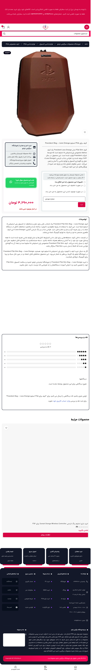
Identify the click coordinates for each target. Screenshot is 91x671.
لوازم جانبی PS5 (29, 44)
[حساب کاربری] (8, 27)
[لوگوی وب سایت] (45, 27)
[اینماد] (14, 639)
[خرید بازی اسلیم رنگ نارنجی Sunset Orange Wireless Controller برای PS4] (45, 473)
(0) (77, 527)
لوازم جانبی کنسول (46, 44)
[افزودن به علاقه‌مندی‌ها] (6, 428)
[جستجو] (4, 33)
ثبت (81, 204)
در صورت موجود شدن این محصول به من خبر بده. (64, 191)
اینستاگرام (9, 581)
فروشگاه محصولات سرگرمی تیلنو (68, 44)
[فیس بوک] (16, 607)
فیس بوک (9, 607)
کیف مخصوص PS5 (12, 44)
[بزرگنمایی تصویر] (84, 132)
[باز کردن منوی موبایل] (86, 27)
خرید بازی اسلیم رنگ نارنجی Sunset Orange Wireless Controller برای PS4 (60, 523)
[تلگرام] (16, 590)
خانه (86, 44)
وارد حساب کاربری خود (61, 401)
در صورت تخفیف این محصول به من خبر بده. (66, 185)
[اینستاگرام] (16, 581)
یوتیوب (9, 599)
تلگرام (9, 590)
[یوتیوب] (16, 598)
